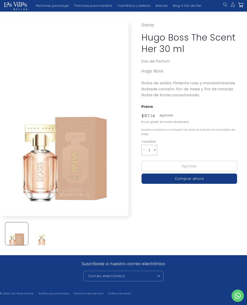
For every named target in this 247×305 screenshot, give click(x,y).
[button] (228, 7)
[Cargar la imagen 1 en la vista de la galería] (16, 233)
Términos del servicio (89, 293)
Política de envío (119, 293)
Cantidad (148, 141)
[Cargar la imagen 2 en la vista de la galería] (41, 233)
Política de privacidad (54, 293)
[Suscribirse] (158, 276)
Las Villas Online (22, 293)
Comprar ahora (189, 178)
